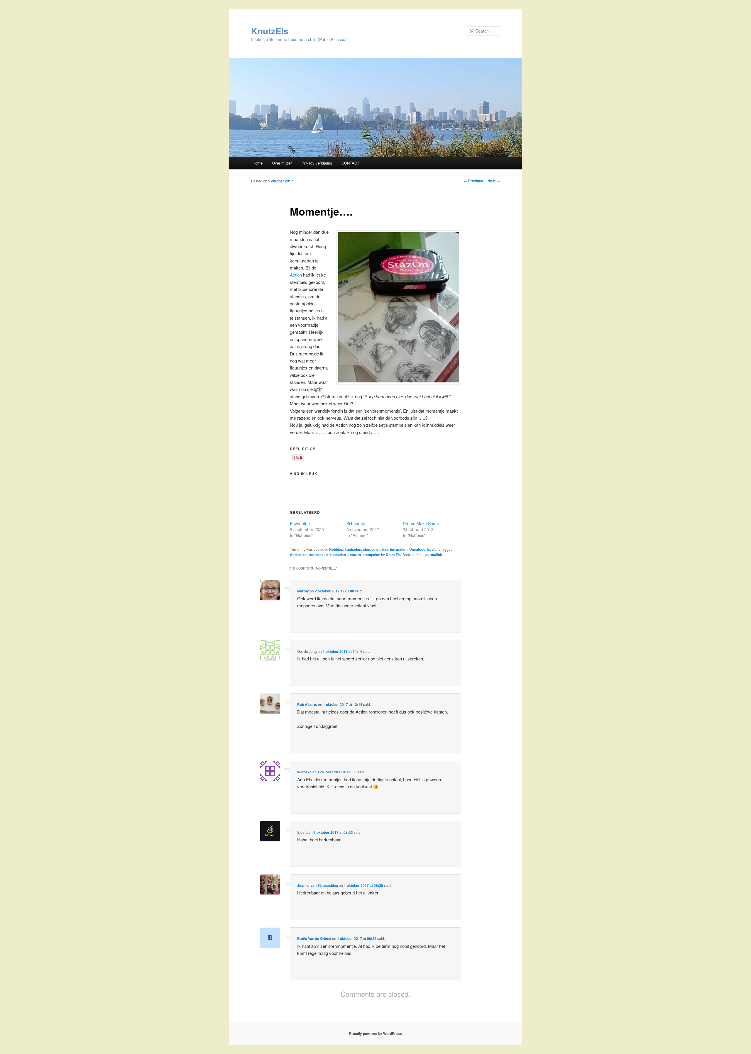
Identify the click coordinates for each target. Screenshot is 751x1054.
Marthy (303, 591)
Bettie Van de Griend (314, 938)
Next (494, 180)
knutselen (337, 554)
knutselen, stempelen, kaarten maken (376, 549)
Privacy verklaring (317, 163)
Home (258, 163)
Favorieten (300, 523)
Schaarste (355, 523)
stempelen (371, 554)
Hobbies (336, 549)
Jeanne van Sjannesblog (317, 885)
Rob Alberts (307, 704)
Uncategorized (421, 549)
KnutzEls (270, 30)
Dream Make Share (421, 523)
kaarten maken (315, 554)
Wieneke (304, 772)
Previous (473, 180)
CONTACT (350, 163)
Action (296, 275)
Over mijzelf (282, 163)
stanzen (354, 554)
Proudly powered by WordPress (375, 1033)
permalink (433, 554)
